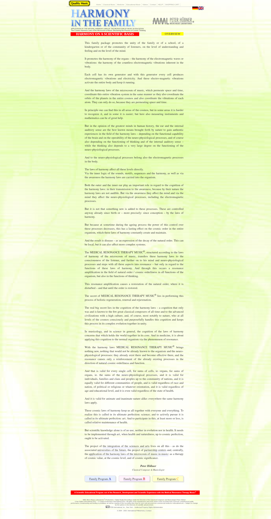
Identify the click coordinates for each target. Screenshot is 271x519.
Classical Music (109, 5)
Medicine (120, 5)
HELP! (160, 5)
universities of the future (111, 450)
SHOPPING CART (172, 5)
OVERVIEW (172, 33)
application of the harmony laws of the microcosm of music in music (128, 454)
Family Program (100, 479)
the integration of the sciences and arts (126, 446)
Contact (153, 5)
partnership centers (155, 450)
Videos (145, 5)
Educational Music (133, 5)
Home (98, 5)
